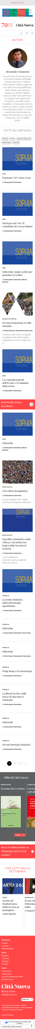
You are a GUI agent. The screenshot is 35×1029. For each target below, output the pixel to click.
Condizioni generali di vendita (12, 977)
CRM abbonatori (7, 949)
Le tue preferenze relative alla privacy (19, 1022)
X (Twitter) (5, 958)
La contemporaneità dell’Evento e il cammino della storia (15, 383)
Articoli (5, 139)
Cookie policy (6, 974)
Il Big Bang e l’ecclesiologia (17, 671)
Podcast (16, 143)
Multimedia (6, 143)
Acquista (18, 835)
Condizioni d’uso (7, 979)
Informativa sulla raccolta (11, 1027)
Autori (17, 40)
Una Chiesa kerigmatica (15, 491)
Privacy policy (7, 971)
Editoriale (7, 443)
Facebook (5, 956)
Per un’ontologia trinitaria (16, 745)
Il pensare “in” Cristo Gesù (16, 178)
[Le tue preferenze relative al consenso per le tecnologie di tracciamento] (31, 1025)
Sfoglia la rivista (17, 3)
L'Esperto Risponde (24, 139)
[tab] (15, 839)
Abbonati (25, 999)
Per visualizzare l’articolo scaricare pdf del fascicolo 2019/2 (14, 560)
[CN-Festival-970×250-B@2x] (17, 12)
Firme (12, 139)
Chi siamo (5, 946)
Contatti (4, 943)
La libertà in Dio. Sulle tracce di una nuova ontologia (14, 696)
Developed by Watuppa (16, 1010)
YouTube (5, 964)
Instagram (5, 961)
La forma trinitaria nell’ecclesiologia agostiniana (12, 603)
